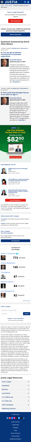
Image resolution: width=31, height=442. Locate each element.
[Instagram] (14, 418)
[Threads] (17, 418)
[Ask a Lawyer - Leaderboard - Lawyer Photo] (3, 257)
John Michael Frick (7, 291)
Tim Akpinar (5, 272)
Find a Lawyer (5, 306)
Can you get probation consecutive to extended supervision (11, 54)
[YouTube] (10, 418)
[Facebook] (12, 418)
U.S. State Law (7, 401)
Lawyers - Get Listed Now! (15, 318)
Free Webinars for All (8, 165)
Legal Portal (15, 424)
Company (15, 427)
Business (5, 389)
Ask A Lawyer (8, 5)
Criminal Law (15, 48)
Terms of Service (15, 433)
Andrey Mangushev (8, 263)
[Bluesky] (19, 418)
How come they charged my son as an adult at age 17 (15, 93)
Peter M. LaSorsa (7, 282)
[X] (21, 418)
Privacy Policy (16, 436)
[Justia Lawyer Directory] (24, 418)
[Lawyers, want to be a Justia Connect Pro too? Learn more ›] (16, 253)
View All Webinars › (15, 200)
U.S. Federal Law (7, 397)
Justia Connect (15, 422)
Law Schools (6, 393)
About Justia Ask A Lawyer (10, 216)
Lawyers (3, 223)
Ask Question (15, 240)
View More (16, 82)
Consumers (4, 219)
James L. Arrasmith (8, 253)
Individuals (5, 386)
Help (15, 430)
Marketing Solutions (9, 408)
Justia (2, 5)
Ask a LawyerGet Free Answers (7, 232)
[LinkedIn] (7, 418)
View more (26, 300)
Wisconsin (24, 48)
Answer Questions (15, 34)
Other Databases (7, 405)
